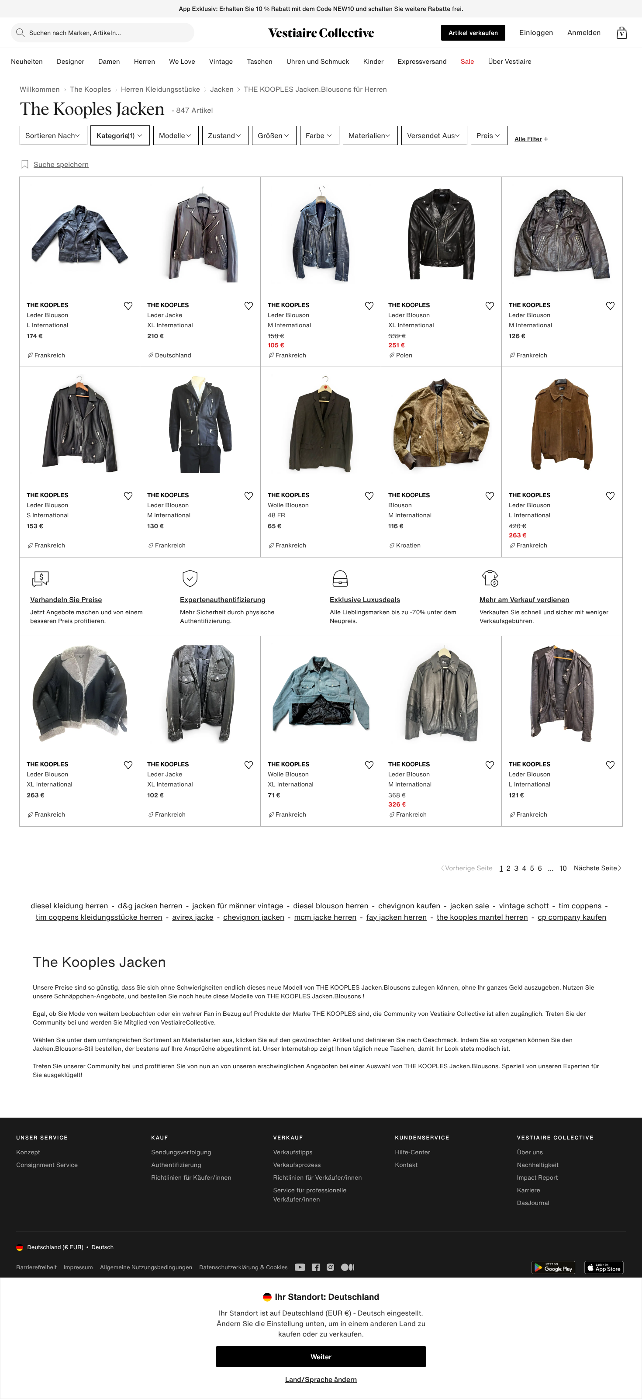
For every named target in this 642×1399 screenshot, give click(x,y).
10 (563, 868)
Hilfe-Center (412, 1152)
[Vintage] (239, 61)
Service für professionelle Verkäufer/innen (309, 1195)
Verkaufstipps (292, 1152)
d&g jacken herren (150, 905)
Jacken (222, 89)
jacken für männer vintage (237, 905)
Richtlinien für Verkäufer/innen (317, 1177)
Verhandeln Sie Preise (66, 599)
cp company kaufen (572, 917)
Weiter (321, 1356)
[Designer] (91, 61)
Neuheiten (27, 61)
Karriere (528, 1190)
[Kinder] (390, 61)
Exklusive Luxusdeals (365, 599)
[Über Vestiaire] (538, 61)
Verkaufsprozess (297, 1165)
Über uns (530, 1152)
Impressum (78, 1267)
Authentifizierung (176, 1165)
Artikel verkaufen (473, 32)
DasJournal (533, 1203)
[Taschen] (279, 61)
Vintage (221, 61)
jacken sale (469, 905)
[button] (622, 33)
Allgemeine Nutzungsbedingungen (146, 1267)
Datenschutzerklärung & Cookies (243, 1267)
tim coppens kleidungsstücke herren (99, 917)
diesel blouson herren (330, 905)
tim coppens (580, 905)
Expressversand (421, 61)
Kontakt (406, 1165)
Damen (109, 61)
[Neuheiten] (49, 61)
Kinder (373, 61)
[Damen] (127, 61)
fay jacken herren (396, 917)
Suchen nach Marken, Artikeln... (75, 32)
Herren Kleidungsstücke (160, 89)
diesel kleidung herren (69, 905)
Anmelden (584, 32)
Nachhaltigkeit (538, 1165)
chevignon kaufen (409, 905)
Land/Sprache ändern (321, 1379)
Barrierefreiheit (36, 1267)
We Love (182, 61)
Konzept (28, 1152)
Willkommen (40, 89)
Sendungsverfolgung (181, 1152)
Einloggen (536, 32)
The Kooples (90, 89)
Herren (144, 61)
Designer (70, 61)
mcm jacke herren (325, 917)
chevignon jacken (253, 917)
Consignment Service (47, 1165)
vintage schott (524, 905)
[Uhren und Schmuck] (356, 61)
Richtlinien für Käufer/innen (191, 1177)
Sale (467, 61)
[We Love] (202, 61)
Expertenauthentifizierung (223, 599)
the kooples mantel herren (482, 917)
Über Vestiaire (510, 61)
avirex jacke (193, 917)
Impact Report (537, 1177)
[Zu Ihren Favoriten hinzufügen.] (128, 306)
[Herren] (162, 61)
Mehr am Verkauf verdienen (525, 599)
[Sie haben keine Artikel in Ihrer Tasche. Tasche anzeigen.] (622, 33)
